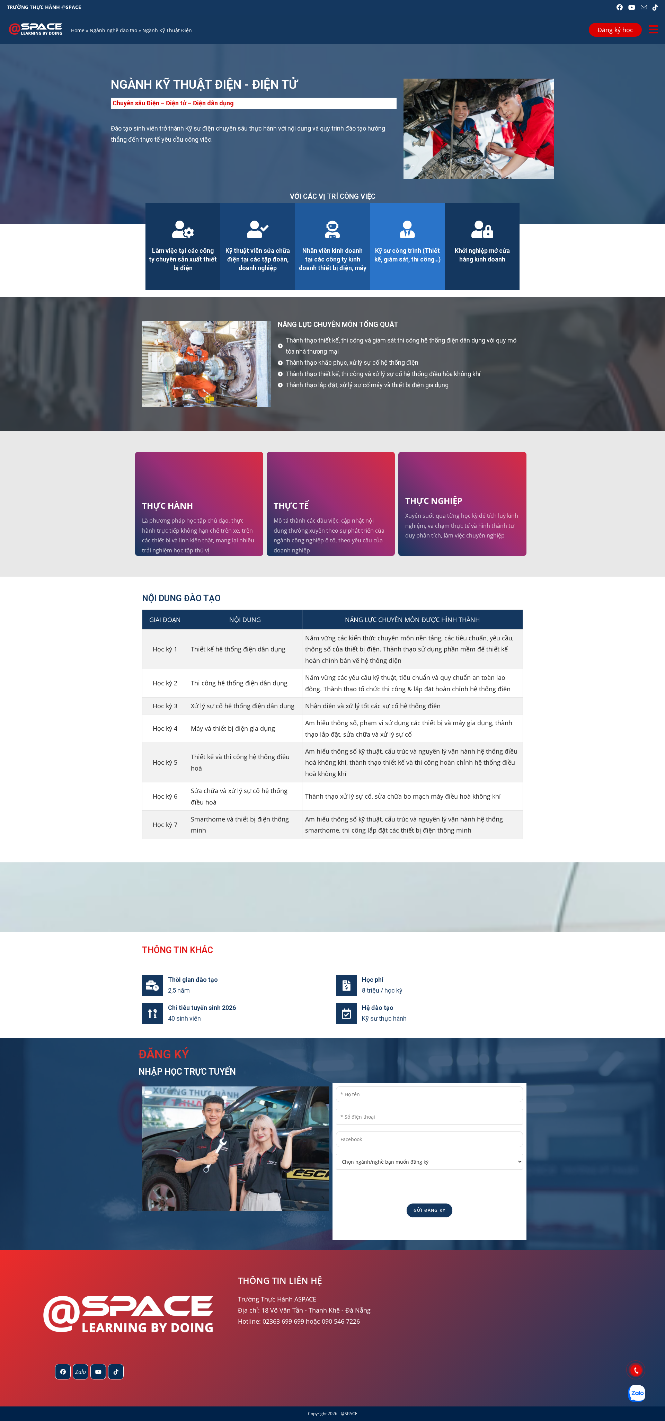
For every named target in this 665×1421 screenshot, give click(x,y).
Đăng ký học (615, 30)
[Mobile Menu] (653, 29)
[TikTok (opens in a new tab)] (654, 7)
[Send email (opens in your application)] (644, 7)
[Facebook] (63, 1371)
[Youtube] (98, 1371)
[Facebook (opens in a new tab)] (620, 7)
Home (78, 30)
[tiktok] (116, 1371)
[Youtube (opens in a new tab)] (632, 7)
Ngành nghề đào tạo (113, 30)
